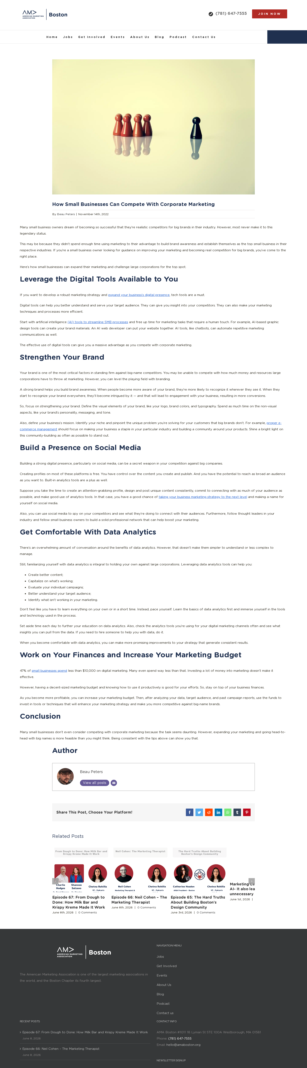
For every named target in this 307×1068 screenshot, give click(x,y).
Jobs (160, 963)
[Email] (114, 783)
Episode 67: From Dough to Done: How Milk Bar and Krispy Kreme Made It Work (84, 909)
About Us (164, 991)
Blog (160, 1001)
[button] (55, 884)
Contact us (165, 1020)
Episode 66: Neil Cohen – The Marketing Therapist (60, 1055)
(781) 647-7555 (231, 13)
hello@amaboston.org (183, 1051)
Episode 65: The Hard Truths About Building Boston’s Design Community (218, 909)
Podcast (163, 1010)
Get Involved (167, 973)
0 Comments (87, 919)
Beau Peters (66, 214)
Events (162, 982)
